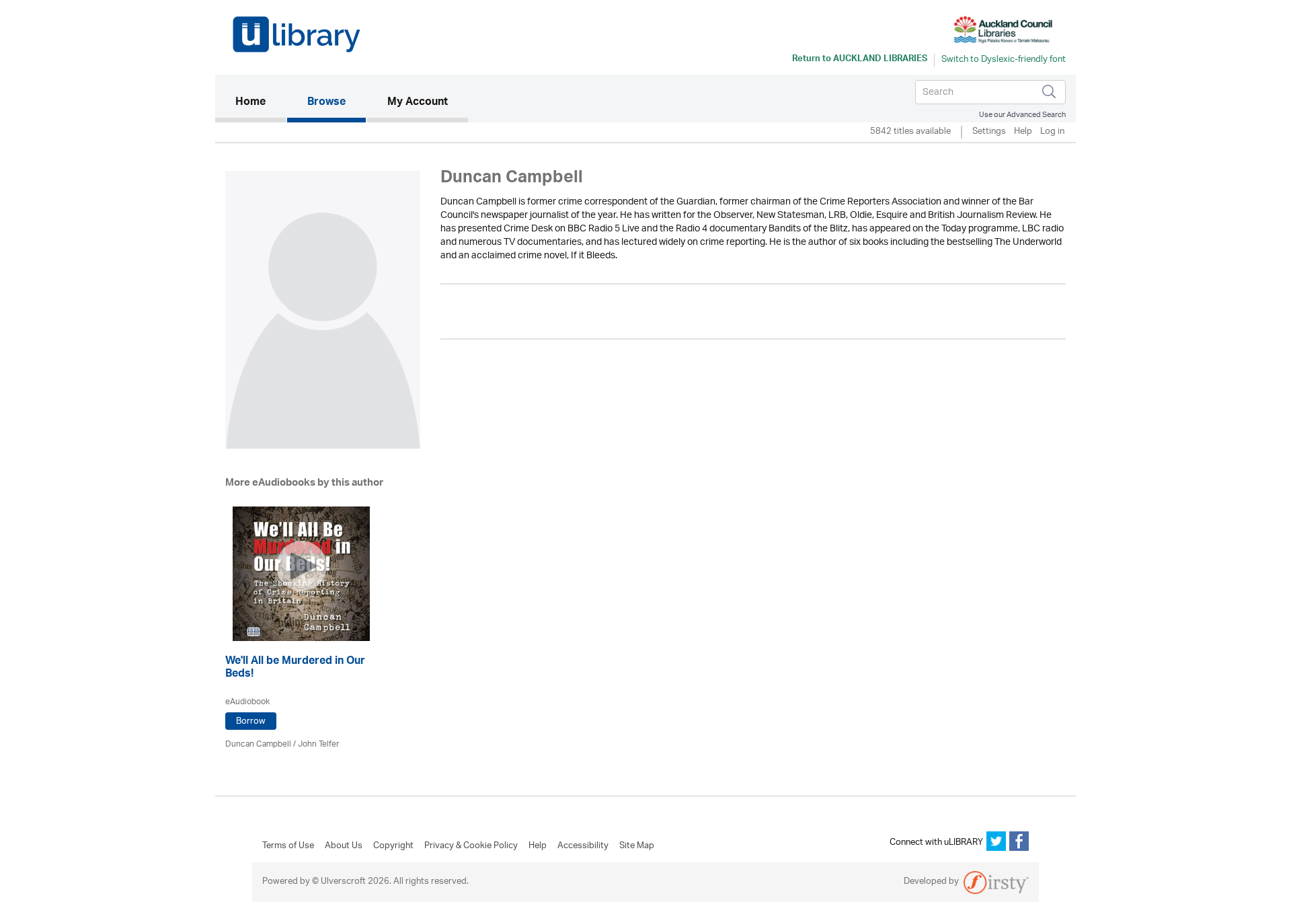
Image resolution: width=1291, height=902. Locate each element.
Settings (989, 132)
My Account (417, 103)
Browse (326, 103)
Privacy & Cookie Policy (471, 846)
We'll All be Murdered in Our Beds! (295, 668)
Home (260, 102)
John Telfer (318, 744)
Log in (1052, 132)
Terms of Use (288, 846)
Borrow (251, 721)
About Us (343, 846)
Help (1023, 132)
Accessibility (583, 846)
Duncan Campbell (258, 744)
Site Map (636, 846)
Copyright (393, 846)
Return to (859, 60)
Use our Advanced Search (1022, 114)
